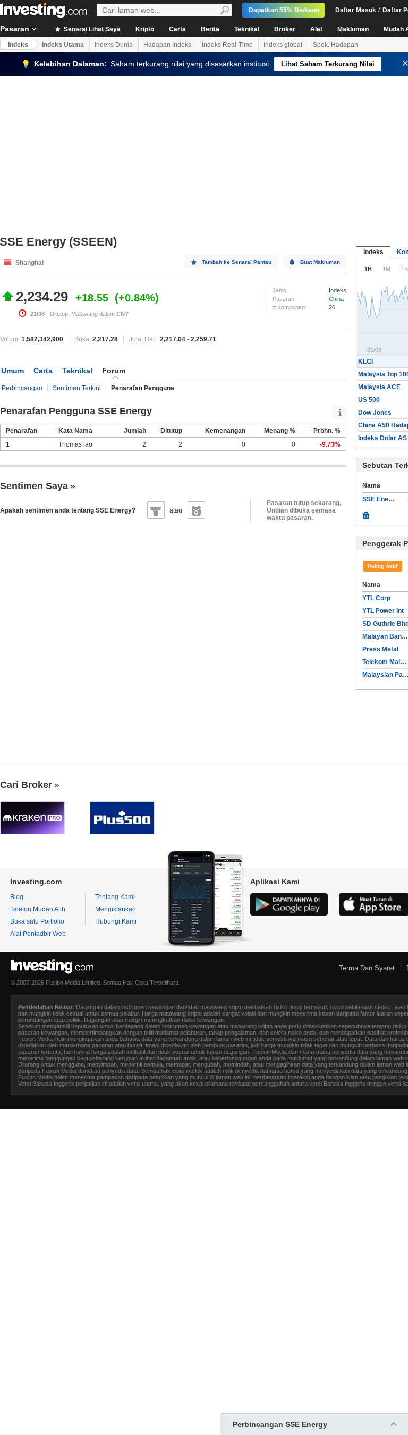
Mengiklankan (115, 909)
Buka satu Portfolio (37, 921)
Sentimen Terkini (77, 388)
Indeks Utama (63, 44)
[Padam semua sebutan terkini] (366, 513)
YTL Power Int (383, 611)
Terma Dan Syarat (367, 968)
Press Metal (380, 649)
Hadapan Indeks (167, 44)
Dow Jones (375, 412)
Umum (12, 370)
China (336, 299)
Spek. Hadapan (335, 44)
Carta (177, 29)
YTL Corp (376, 598)
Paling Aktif (382, 566)
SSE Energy (380, 499)
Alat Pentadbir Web (38, 933)
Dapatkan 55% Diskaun (284, 10)
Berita (210, 29)
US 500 (369, 400)
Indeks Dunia (114, 44)
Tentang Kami (115, 897)
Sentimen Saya (34, 486)
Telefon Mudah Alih (37, 909)
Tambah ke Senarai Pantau (236, 262)
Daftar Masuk (355, 10)
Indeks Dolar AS (382, 438)
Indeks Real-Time (227, 44)
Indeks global (283, 44)
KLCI (365, 361)
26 (332, 307)
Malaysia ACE (379, 387)
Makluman (353, 29)
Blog (16, 897)
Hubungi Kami (116, 921)
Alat (316, 29)
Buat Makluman (320, 262)
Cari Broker (26, 784)
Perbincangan (22, 388)
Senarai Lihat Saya (91, 29)
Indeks (18, 44)
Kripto (144, 29)
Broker (284, 29)
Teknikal (246, 29)
